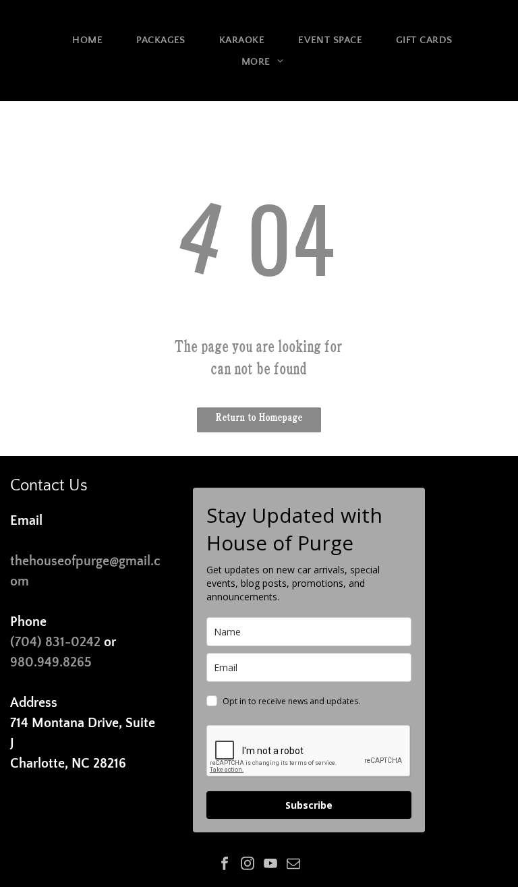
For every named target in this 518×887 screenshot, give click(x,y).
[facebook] (224, 865)
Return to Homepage (259, 415)
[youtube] (270, 865)
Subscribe (309, 805)
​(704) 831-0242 (55, 642)
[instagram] (247, 865)
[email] (293, 865)
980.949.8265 (51, 662)
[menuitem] (87, 40)
